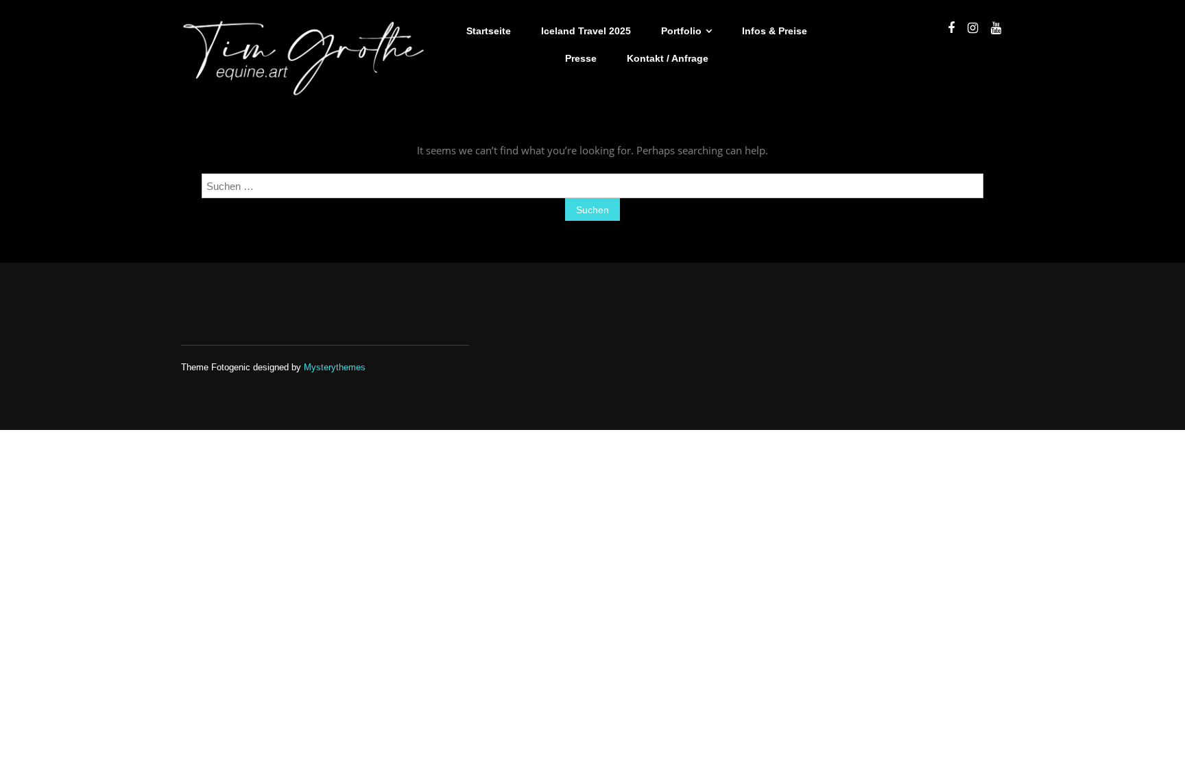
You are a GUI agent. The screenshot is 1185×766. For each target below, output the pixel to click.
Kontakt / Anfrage (667, 58)
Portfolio (681, 30)
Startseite (488, 30)
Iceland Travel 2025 (586, 30)
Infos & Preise (774, 30)
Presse (581, 58)
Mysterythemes (335, 367)
